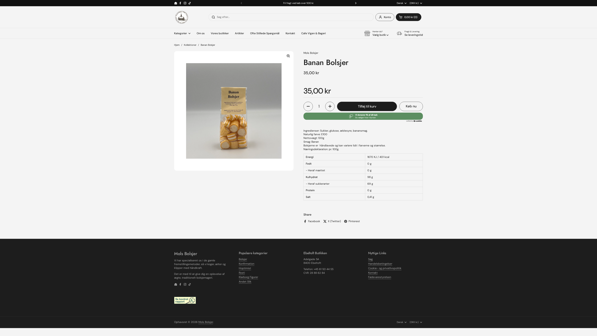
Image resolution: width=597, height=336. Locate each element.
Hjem (177, 45)
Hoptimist (245, 268)
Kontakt (373, 272)
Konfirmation (246, 263)
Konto (387, 17)
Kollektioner (190, 45)
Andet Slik (245, 281)
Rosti (242, 272)
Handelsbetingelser (380, 263)
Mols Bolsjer (205, 322)
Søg (370, 259)
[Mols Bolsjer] (182, 17)
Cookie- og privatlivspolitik (384, 268)
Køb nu (411, 106)
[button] (408, 17)
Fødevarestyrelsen (379, 277)
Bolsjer (243, 259)
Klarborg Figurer (248, 277)
